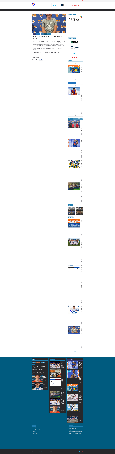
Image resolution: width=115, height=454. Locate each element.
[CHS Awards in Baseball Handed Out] (55, 373)
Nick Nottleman (40, 369)
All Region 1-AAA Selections (78, 213)
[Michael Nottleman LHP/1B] (37, 378)
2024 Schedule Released (62, 400)
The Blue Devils (53, 9)
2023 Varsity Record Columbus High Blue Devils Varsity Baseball (81, 247)
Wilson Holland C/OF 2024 (44, 385)
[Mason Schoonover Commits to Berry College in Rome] (74, 337)
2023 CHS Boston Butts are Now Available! (81, 188)
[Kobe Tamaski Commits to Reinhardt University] (74, 164)
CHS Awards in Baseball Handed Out (63, 372)
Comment (81, 118)
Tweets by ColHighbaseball (75, 351)
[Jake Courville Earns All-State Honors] (74, 315)
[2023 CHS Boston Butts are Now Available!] (74, 186)
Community (34, 362)
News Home (35, 9)
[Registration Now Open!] (55, 394)
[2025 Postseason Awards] (72, 419)
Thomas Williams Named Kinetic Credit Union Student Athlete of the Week (80, 375)
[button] (56, 9)
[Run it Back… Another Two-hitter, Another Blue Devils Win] (55, 384)
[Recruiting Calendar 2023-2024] (74, 110)
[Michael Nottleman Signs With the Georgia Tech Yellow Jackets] (72, 409)
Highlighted (38, 362)
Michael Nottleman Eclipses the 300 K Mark (81, 147)
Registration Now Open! (62, 393)
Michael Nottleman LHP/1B (45, 377)
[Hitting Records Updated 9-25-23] (55, 364)
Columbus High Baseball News (37, 6)
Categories (60, 9)
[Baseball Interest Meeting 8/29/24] (74, 228)
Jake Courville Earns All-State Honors (81, 312)
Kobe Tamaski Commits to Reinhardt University (81, 167)
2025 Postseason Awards (80, 418)
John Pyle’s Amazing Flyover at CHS (39, 366)
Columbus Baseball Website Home (44, 9)
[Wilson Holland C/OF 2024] (37, 386)
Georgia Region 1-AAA (79, 209)
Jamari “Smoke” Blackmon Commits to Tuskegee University (81, 74)
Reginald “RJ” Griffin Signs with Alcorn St (81, 94)
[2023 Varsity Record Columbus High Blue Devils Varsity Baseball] (74, 251)
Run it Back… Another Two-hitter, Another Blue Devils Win (71, 208)
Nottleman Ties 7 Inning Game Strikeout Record (80, 387)
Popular (70, 118)
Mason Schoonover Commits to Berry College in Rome (71, 212)
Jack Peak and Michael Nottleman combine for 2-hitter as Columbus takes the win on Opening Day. (81, 281)
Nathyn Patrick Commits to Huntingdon (81, 126)
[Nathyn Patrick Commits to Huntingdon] (74, 124)
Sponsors (66, 9)
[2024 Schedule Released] (55, 401)
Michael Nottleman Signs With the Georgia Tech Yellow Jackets (80, 408)
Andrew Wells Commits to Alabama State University (40, 56)
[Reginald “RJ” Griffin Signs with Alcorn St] (74, 91)
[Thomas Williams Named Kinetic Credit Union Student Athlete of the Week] (73, 377)
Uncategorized (43, 362)
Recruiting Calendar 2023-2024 (81, 111)
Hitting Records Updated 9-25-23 (58, 56)
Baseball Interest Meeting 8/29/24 (81, 225)
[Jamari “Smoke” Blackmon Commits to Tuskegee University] (74, 69)
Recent (76, 118)
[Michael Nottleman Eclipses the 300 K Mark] (74, 143)
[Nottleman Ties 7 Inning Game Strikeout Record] (72, 388)
